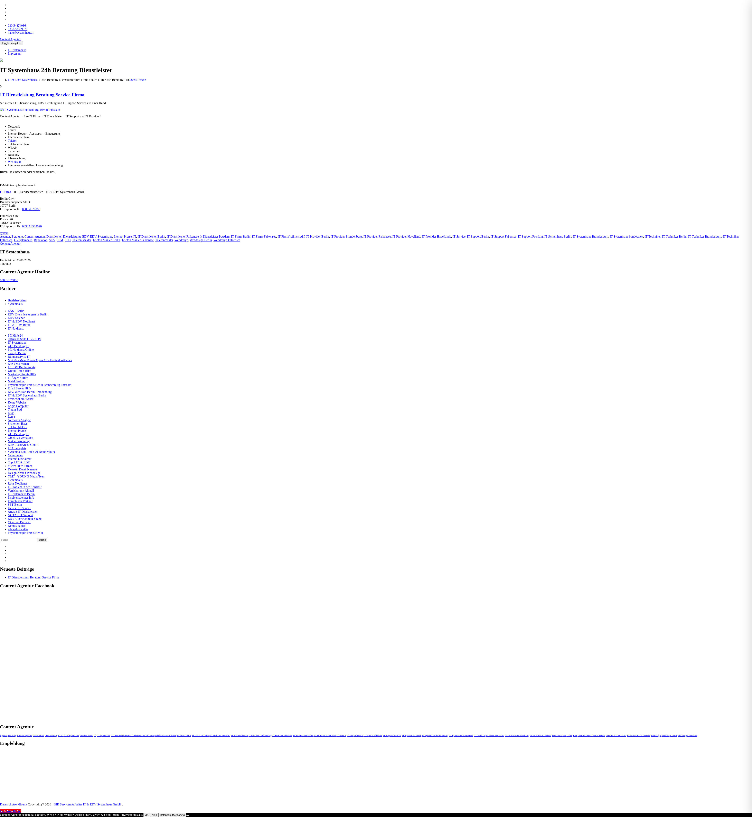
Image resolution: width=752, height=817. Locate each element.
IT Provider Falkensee (377, 236)
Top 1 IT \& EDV (19, 462)
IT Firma (5, 192)
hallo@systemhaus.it (20, 32)
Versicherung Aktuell (21, 490)
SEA (52, 240)
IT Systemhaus (17, 50)
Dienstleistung (72, 236)
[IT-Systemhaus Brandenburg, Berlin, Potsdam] (30, 109)
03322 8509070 (17, 29)
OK (147, 814)
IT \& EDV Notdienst (21, 321)
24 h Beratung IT (18, 346)
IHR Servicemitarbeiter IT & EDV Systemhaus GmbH (88, 804)
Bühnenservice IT (19, 356)
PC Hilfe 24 (15, 335)
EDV (85, 236)
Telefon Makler (81, 240)
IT (134, 236)
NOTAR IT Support (20, 515)
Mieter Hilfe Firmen (20, 466)
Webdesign (15, 161)
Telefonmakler (164, 240)
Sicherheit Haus (17, 423)
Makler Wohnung (19, 441)
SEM (60, 240)
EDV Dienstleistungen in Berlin (27, 314)
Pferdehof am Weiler (20, 399)
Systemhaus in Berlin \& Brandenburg (31, 451)
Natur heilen (15, 455)
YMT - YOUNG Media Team (26, 476)
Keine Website (17, 402)
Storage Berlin (17, 353)
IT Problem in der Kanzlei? (25, 487)
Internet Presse (123, 236)
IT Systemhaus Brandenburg (590, 236)
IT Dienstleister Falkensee (183, 236)
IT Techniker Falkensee (540, 735)
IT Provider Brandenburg (346, 236)
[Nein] (187, 815)
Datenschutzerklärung (13, 804)
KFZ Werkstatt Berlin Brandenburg (30, 392)
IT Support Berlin (478, 236)
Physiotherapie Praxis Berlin (25, 532)
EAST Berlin (16, 311)
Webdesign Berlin (201, 240)
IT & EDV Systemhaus (23, 79)
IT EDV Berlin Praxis (21, 367)
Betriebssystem (17, 300)
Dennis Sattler (16, 525)
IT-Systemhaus (23, 240)
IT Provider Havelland (406, 236)
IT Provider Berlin (317, 236)
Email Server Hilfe (19, 388)
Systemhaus (15, 303)
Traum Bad (15, 409)
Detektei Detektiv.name (22, 469)
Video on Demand (19, 522)
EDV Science (16, 318)
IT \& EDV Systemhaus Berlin (27, 395)
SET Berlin (15, 504)
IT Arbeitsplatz (17, 448)
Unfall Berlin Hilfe (19, 370)
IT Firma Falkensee (264, 236)
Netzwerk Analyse (19, 420)
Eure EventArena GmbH (23, 444)
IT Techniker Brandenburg (704, 236)
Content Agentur (34, 236)
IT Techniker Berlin (674, 236)
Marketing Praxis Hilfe (22, 374)
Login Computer (18, 406)
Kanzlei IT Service (19, 508)
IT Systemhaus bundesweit (626, 236)
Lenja (11, 416)
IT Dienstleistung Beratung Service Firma (42, 94)
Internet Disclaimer (19, 458)
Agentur (5, 236)
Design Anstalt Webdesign (24, 473)
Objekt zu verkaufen (20, 437)
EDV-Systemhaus (101, 236)
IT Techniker (653, 236)
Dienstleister (53, 236)
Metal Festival (16, 381)
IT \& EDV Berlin (19, 325)
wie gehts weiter (18, 529)
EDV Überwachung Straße (25, 518)
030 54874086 (17, 25)
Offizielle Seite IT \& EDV (24, 339)
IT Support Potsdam (530, 236)
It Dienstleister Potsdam (215, 236)
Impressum (14, 53)
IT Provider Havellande (436, 236)
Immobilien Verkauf (20, 501)
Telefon (12, 140)
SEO (68, 240)
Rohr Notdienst (17, 483)
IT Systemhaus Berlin (557, 236)
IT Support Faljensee (503, 236)
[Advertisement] (29, 774)
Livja (11, 413)
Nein (154, 814)
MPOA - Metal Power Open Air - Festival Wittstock (40, 360)
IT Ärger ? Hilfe (18, 377)
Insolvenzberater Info (21, 497)
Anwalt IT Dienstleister (22, 511)
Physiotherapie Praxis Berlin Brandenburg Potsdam (39, 384)
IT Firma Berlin (240, 236)
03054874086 (137, 79)
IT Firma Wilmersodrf (291, 236)
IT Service (459, 236)
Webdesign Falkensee (226, 240)
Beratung (17, 236)
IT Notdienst (16, 328)
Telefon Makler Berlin (106, 240)
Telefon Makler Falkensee (138, 240)
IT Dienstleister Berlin (151, 236)
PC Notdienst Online (21, 349)
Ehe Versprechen (18, 363)
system (4, 233)
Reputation (40, 240)
